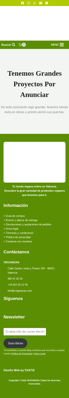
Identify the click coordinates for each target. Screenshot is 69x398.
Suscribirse (15, 343)
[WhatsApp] (34, 3)
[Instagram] (28, 3)
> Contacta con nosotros (18, 241)
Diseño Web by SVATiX (19, 370)
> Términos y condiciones (18, 232)
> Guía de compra (14, 215)
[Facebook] (22, 3)
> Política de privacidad (17, 237)
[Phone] (47, 3)
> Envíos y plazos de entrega (20, 220)
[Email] (41, 3)
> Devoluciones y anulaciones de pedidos (27, 224)
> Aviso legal (11, 228)
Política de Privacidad (21, 353)
